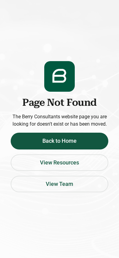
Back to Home (59, 141)
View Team (59, 184)
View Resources (59, 163)
